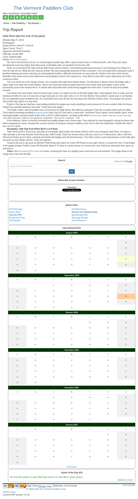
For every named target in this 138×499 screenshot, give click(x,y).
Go (71, 171)
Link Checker (129, 485)
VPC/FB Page (16, 209)
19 (126, 296)
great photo (43, 112)
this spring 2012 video (29, 151)
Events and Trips (17, 218)
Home (6, 23)
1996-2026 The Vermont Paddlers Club (47, 489)
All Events (72, 467)
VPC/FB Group (79, 209)
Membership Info (80, 215)
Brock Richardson (18, 59)
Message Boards (80, 218)
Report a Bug (9, 492)
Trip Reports (33, 23)
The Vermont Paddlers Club (43, 8)
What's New (14, 212)
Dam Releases (79, 220)
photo (76, 96)
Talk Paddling (18, 23)
